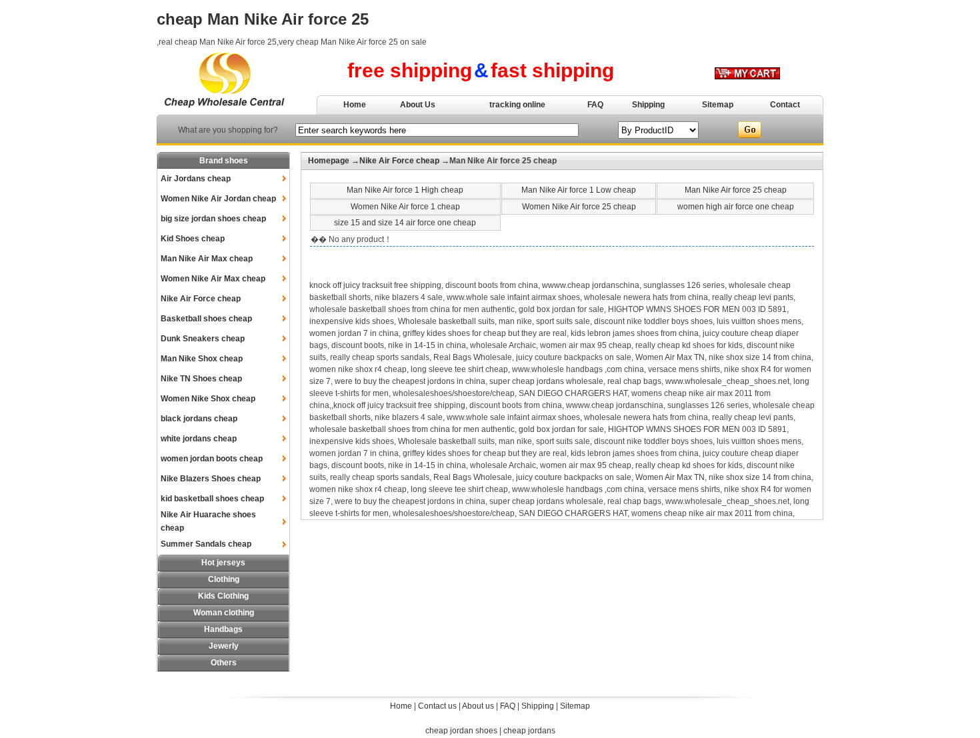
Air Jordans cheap (196, 178)
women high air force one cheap (735, 206)
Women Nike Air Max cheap (213, 278)
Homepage (328, 160)
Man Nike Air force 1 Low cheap (578, 190)
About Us (417, 104)
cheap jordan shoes (461, 730)
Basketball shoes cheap (206, 318)
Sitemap (717, 104)
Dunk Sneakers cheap (203, 338)
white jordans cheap (199, 438)
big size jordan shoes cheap (213, 218)
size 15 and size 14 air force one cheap (405, 222)
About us (478, 706)
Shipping (648, 104)
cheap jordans (529, 730)
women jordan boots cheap (212, 458)
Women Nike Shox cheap (208, 398)
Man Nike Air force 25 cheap (736, 190)
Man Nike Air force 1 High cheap (405, 190)
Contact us (437, 706)
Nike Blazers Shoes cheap (211, 478)
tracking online (517, 104)
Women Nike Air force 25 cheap (579, 206)
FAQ (595, 104)
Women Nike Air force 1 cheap (405, 206)
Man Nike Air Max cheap (207, 258)
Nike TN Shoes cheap (201, 378)
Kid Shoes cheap (193, 238)
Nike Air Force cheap (201, 298)
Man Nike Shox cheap (202, 358)
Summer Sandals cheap (206, 544)
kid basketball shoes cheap (212, 498)
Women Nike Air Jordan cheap (218, 198)
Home (354, 104)
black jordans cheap (199, 418)
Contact (785, 104)
